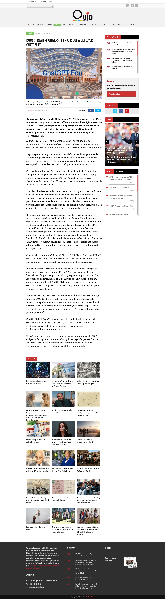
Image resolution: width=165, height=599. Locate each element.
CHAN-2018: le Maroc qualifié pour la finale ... (121, 207)
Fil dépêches (71, 548)
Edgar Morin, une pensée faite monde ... (121, 188)
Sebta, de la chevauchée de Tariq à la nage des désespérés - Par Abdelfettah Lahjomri (37, 500)
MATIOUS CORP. (90, 597)
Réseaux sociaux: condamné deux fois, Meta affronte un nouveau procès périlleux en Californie (88, 500)
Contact (44, 2)
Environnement (116, 25)
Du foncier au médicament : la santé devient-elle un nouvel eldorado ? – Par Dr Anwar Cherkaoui (62, 383)
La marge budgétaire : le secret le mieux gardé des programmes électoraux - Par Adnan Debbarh (123, 51)
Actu (33, 25)
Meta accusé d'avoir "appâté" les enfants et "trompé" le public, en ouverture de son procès (61, 441)
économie (49, 25)
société (57, 25)
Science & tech (94, 25)
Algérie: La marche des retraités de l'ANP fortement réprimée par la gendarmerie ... (121, 179)
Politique (105, 25)
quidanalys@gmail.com (36, 587)
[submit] (52, 6)
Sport (126, 25)
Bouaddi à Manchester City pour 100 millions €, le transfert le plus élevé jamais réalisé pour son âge (86, 586)
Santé (64, 25)
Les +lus (109, 171)
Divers (132, 25)
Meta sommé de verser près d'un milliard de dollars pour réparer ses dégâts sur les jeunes (62, 529)
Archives (53, 2)
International (82, 25)
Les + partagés (119, 171)
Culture (71, 25)
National (40, 25)
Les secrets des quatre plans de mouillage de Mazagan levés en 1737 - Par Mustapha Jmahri (88, 412)
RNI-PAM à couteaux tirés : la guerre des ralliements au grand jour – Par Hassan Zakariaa (122, 60)
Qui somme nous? (32, 2)
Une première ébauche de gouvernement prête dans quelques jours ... (121, 198)
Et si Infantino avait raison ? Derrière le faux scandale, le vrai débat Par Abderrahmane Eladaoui (121, 150)
